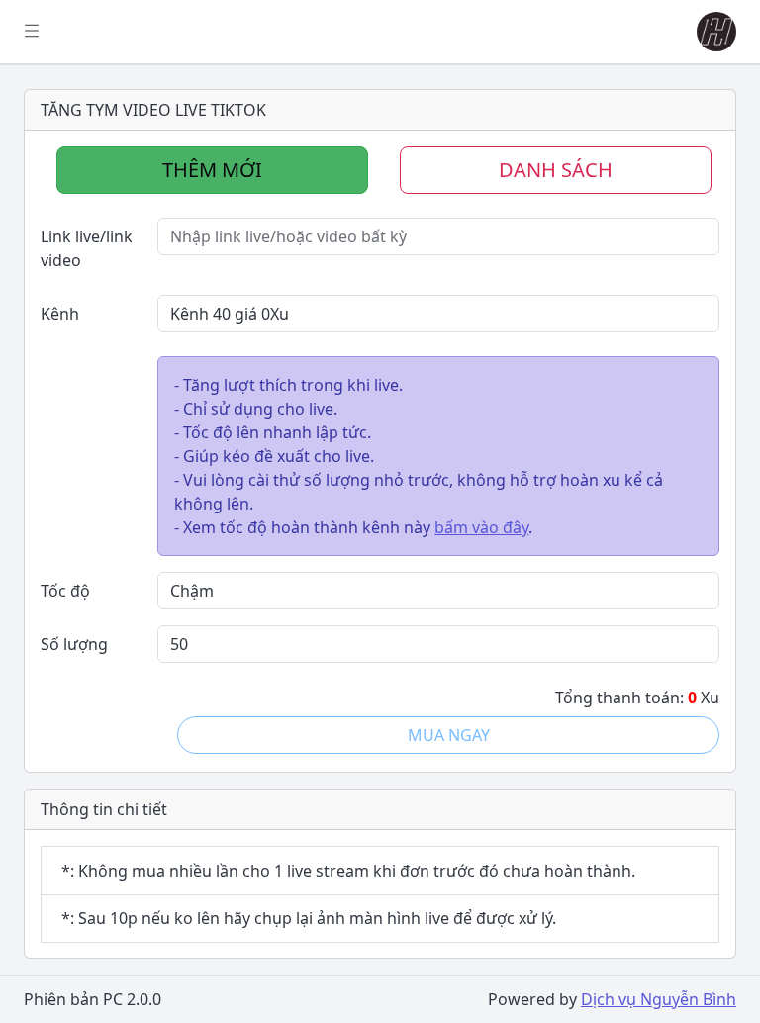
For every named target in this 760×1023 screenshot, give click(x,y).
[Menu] (31, 31)
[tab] (212, 170)
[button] (712, 31)
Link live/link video (87, 248)
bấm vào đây (481, 527)
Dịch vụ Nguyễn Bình (658, 999)
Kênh (60, 314)
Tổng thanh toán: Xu (637, 697)
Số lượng (74, 644)
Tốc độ (65, 591)
